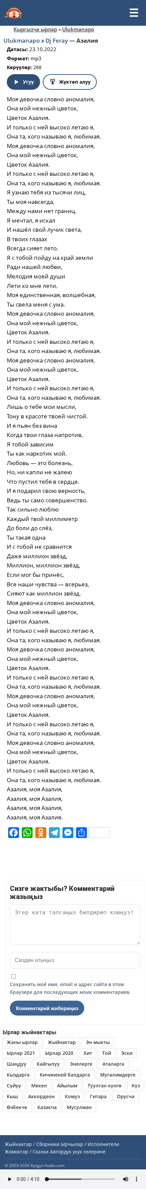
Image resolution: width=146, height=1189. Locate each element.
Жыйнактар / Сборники (32, 1144)
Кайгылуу (48, 1064)
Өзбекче (17, 1107)
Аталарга (113, 1064)
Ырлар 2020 (59, 1053)
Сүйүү (14, 1085)
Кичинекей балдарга (65, 1074)
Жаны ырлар (22, 1042)
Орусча (125, 1096)
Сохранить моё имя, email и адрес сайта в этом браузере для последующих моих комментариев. (70, 988)
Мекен (39, 1085)
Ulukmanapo (78, 29)
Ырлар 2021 (21, 1053)
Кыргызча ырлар (35, 29)
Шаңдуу (16, 1064)
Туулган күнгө (105, 1085)
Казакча (47, 1107)
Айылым (67, 1085)
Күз (136, 1085)
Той (106, 1053)
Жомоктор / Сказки (27, 1151)
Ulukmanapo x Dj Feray (36, 40)
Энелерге (81, 1064)
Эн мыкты (98, 1042)
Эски (126, 1053)
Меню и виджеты (134, 13)
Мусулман (79, 1107)
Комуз (72, 1096)
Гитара (98, 1096)
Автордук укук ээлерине (78, 1151)
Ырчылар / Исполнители (90, 1144)
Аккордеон (41, 1096)
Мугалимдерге (117, 1074)
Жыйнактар (62, 1042)
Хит (88, 1053)
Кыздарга (18, 1074)
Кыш (12, 1096)
